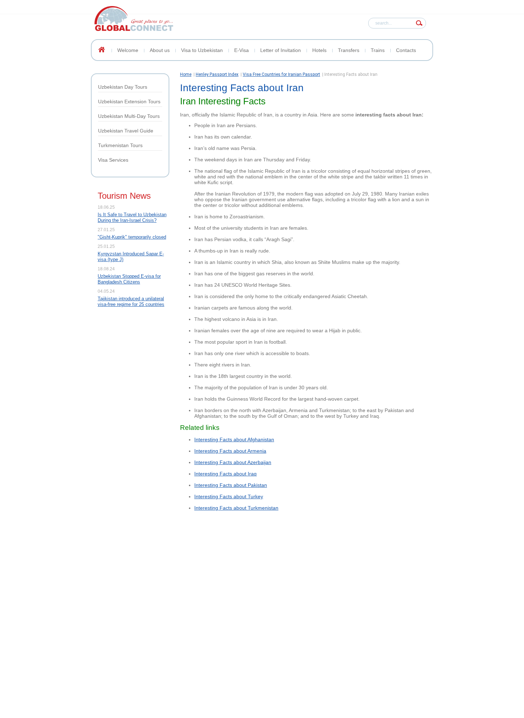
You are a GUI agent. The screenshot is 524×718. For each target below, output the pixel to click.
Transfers (348, 50)
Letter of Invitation (280, 50)
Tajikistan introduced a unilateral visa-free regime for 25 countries (131, 301)
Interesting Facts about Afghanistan (234, 439)
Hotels (319, 50)
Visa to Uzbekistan (202, 50)
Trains (378, 50)
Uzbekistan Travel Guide (125, 131)
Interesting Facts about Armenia (230, 451)
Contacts (406, 50)
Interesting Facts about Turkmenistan (236, 508)
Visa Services (113, 160)
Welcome (127, 50)
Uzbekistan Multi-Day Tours (129, 116)
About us (160, 50)
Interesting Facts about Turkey (228, 496)
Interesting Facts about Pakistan (230, 485)
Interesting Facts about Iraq (225, 474)
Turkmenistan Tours (120, 145)
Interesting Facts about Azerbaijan (232, 462)
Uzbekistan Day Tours (122, 87)
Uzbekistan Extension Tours (129, 101)
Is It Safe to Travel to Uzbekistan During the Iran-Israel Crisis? (132, 217)
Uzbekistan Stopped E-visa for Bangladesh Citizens (129, 279)
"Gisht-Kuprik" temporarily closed (132, 237)
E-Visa (241, 50)
